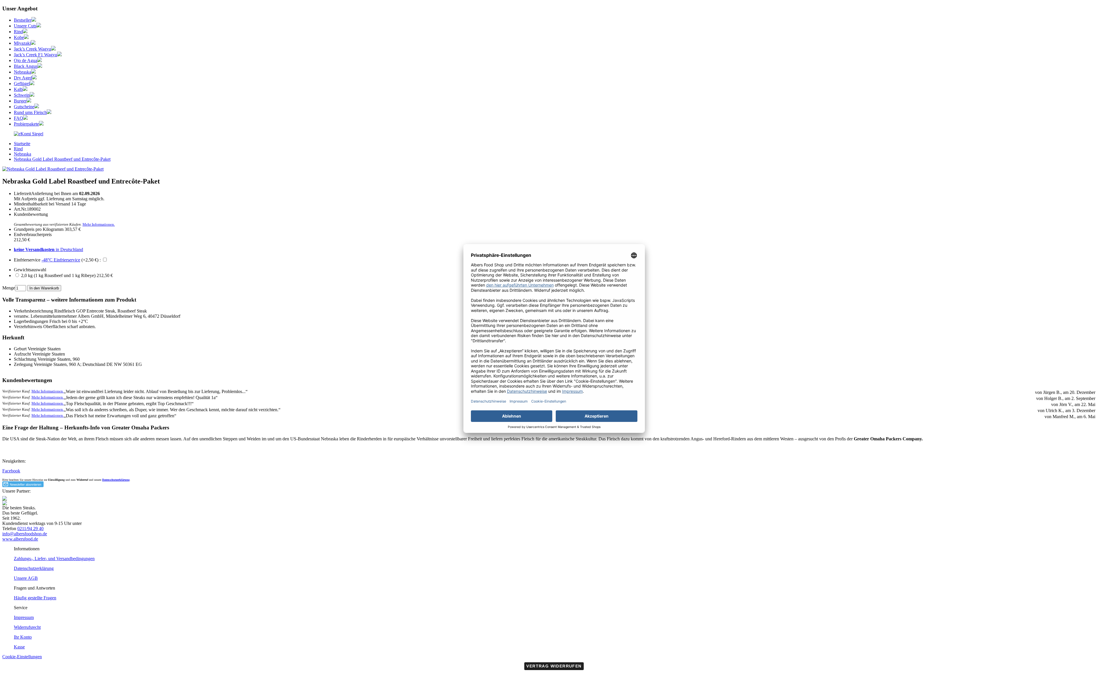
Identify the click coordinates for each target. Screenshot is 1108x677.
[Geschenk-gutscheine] (36, 106)
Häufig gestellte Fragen (35, 597)
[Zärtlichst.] (33, 43)
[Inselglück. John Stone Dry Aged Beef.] (34, 77)
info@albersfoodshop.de (24, 533)
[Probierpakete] (41, 123)
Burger (20, 100)
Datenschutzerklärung (116, 479)
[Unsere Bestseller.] (33, 20)
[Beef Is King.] (25, 31)
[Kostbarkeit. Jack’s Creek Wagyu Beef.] (53, 48)
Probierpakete (26, 123)
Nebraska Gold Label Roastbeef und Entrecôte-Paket (62, 159)
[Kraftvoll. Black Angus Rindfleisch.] (40, 66)
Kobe (19, 37)
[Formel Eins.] (59, 54)
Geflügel (22, 83)
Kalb (18, 89)
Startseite (22, 143)
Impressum (24, 617)
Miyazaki (22, 43)
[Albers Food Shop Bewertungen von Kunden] (28, 133)
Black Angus (26, 66)
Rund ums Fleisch (30, 112)
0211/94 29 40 (30, 528)
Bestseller (22, 20)
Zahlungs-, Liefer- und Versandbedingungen (54, 558)
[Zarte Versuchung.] (25, 89)
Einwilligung (56, 479)
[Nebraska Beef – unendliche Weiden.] (33, 72)
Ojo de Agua (25, 60)
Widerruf (82, 479)
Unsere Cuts (25, 25)
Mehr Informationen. (99, 224)
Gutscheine (24, 106)
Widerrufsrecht (27, 627)
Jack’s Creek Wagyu (32, 48)
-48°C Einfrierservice (61, 259)
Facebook (11, 470)
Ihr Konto (23, 637)
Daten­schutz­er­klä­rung (34, 568)
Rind (18, 31)
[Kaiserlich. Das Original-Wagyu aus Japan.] (26, 37)
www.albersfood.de (20, 538)
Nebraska (22, 72)
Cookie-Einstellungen (22, 656)
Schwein (22, 95)
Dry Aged (23, 77)
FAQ (18, 118)
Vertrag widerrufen (553, 666)
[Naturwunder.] (39, 60)
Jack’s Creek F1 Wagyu (35, 54)
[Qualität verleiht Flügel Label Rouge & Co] (32, 83)
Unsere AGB (26, 578)
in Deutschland (48, 249)
